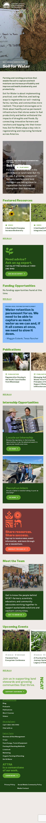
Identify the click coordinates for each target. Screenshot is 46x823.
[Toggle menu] (42, 4)
